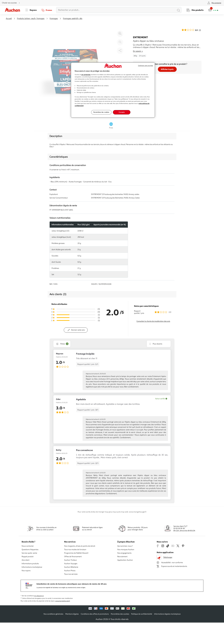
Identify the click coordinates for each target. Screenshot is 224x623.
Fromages (54, 18)
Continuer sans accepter (145, 65)
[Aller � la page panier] (213, 10)
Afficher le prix (167, 69)
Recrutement (122, 556)
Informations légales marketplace (167, 614)
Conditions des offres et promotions (95, 614)
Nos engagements (124, 553)
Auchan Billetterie (71, 567)
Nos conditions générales (53, 614)
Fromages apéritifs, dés (72, 18)
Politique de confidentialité (141, 614)
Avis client (25, 560)
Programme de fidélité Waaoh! (76, 553)
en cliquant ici (39, 596)
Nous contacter (28, 546)
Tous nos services (71, 574)
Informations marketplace (32, 567)
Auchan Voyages (70, 563)
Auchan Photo (69, 570)
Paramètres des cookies (101, 112)
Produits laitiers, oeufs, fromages (30, 18)
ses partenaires (85, 74)
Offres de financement (73, 556)
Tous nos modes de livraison (75, 549)
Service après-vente (29, 553)
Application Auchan (125, 560)
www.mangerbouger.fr (62, 601)
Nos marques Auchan (125, 549)
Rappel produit (27, 556)
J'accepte (122, 112)
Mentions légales (72, 614)
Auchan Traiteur (70, 560)
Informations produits (30, 563)
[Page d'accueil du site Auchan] (13, 10)
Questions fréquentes (30, 549)
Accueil (9, 18)
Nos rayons (26, 570)
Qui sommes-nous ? (125, 546)
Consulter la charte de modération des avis (153, 321)
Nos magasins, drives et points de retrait (79, 546)
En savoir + (138, 51)
